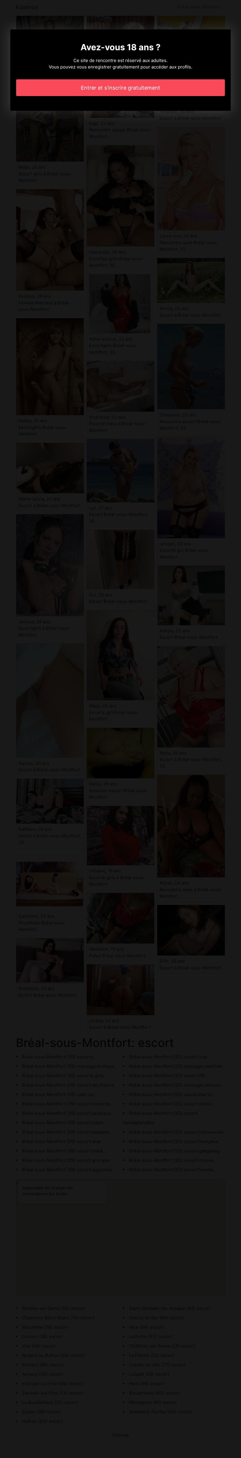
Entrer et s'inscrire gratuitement (120, 88)
